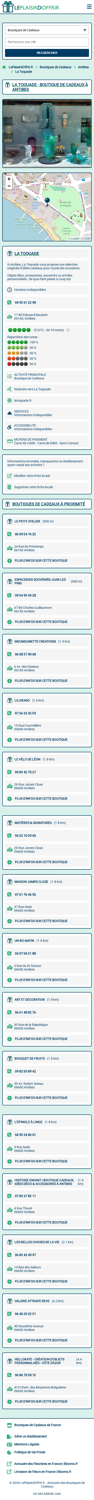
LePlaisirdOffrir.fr (21, 67)
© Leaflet (73, 238)
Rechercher (47, 53)
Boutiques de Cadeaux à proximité (48, 504)
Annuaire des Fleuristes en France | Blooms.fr (46, 1464)
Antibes (83, 67)
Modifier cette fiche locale (32, 476)
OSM (87, 238)
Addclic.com (52, 1493)
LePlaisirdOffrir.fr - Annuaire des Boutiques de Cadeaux (53, 1484)
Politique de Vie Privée (29, 1452)
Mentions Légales (26, 1444)
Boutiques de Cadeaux (55, 67)
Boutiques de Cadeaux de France (37, 1425)
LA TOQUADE (27, 253)
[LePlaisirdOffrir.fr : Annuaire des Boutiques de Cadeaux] (30, 6)
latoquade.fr (23, 400)
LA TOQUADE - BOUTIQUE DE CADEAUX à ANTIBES (50, 87)
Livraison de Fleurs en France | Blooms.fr (42, 1471)
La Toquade (23, 71)
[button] (47, 202)
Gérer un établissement (30, 1436)
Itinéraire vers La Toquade (32, 389)
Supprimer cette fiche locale (33, 487)
